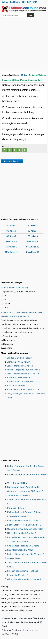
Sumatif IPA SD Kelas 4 (18, 495)
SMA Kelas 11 (11, 252)
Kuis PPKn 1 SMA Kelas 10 (19, 377)
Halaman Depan (9, 618)
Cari (30, 15)
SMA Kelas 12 (32, 252)
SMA (35, 2)
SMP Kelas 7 (11, 241)
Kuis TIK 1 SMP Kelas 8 (17, 385)
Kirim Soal (7, 622)
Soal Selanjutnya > (12, 161)
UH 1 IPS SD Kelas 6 (17, 483)
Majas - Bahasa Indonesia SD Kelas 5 (25, 554)
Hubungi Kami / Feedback (31, 618)
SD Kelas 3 (11, 231)
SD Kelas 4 (33, 231)
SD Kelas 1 (11, 225)
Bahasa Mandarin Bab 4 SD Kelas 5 (23, 373)
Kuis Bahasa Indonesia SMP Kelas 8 (23, 389)
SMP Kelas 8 (32, 241)
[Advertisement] (24, 45)
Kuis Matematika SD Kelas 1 (21, 550)
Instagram (28, 630)
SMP (29, 2)
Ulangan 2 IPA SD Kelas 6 (19, 362)
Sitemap (32, 622)
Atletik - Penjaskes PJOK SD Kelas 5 (23, 369)
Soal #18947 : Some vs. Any (15, 287)
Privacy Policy (20, 622)
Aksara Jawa (13, 558)
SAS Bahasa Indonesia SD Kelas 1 (24, 546)
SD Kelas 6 (33, 236)
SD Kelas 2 (33, 225)
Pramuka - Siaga (15, 508)
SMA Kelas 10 (32, 246)
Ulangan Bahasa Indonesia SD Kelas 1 (26, 529)
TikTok (15, 634)
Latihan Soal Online (11, 2)
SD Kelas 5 (25, 75)
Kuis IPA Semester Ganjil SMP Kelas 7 (24, 381)
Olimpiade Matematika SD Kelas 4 (24, 579)
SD (23, 2)
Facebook (16, 630)
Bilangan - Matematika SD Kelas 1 (24, 520)
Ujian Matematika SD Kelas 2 (21, 533)
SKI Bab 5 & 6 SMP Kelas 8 (19, 358)
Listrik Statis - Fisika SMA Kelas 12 (24, 525)
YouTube (6, 634)
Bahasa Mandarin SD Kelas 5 (20, 366)
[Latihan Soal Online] (24, 9)
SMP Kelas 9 (11, 246)
